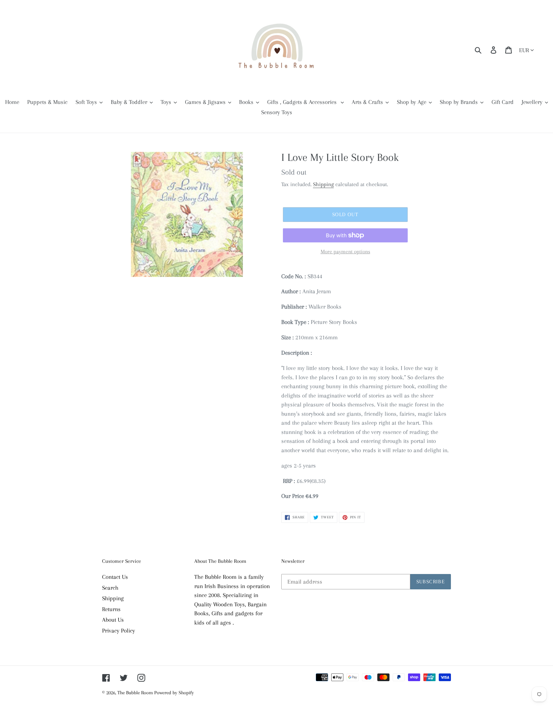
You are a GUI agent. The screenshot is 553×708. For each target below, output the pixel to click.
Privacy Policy (118, 630)
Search (110, 588)
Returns (111, 609)
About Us (113, 620)
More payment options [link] (345, 251)
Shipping (323, 184)
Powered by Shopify (174, 693)
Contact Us (115, 577)
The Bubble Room (135, 693)
